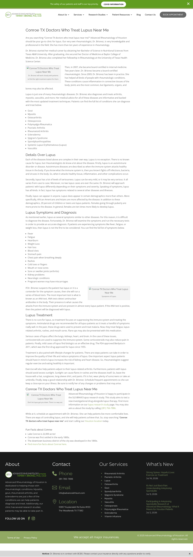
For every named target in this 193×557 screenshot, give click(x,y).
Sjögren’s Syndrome (114, 495)
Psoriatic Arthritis (113, 477)
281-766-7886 (66, 479)
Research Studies (97, 14)
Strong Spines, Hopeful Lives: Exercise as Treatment (160, 473)
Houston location (93, 421)
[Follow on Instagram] (35, 518)
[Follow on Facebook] (29, 518)
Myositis (108, 498)
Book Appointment (173, 14)
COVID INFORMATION (113, 4)
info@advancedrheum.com (72, 493)
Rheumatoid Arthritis (115, 473)
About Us (62, 14)
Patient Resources (121, 14)
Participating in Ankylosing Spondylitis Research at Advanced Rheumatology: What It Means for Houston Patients (162, 505)
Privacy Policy (30, 537)
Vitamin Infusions (113, 516)
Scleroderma (111, 513)
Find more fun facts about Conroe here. (47, 444)
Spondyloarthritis (113, 491)
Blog (139, 14)
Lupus (107, 480)
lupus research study (98, 404)
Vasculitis (109, 502)
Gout (107, 488)
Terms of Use (13, 537)
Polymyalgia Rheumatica (116, 509)
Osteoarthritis (111, 484)
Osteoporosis (111, 505)
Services (78, 14)
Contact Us (150, 14)
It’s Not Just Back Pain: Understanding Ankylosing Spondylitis (159, 488)
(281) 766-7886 (108, 408)
